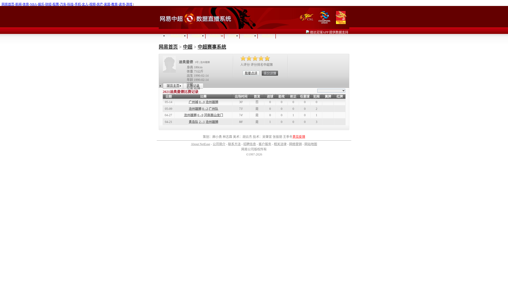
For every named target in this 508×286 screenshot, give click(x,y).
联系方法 (234, 144)
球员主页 (173, 85)
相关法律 (280, 144)
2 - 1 (202, 122)
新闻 (18, 4)
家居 (107, 4)
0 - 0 (202, 102)
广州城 (193, 102)
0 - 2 (205, 108)
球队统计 (267, 35)
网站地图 (310, 144)
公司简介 (219, 144)
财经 (48, 4)
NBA (33, 4)
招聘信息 (249, 144)
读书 (122, 4)
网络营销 (295, 144)
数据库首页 (178, 35)
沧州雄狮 (212, 102)
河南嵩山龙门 (213, 115)
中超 (187, 46)
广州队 (213, 108)
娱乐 (41, 4)
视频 (92, 4)
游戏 (129, 4)
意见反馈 (298, 136)
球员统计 (249, 35)
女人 (85, 4)
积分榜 (232, 35)
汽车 (63, 4)
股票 (56, 4)
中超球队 (214, 35)
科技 (70, 4)
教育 (114, 4)
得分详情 (270, 73)
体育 (26, 4)
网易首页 (8, 4)
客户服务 (265, 144)
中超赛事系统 (212, 46)
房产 (100, 4)
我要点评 (251, 73)
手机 (78, 4)
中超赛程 (197, 35)
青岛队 (193, 122)
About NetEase (200, 144)
